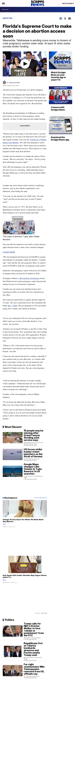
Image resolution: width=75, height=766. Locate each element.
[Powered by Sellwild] (44, 613)
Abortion (7, 18)
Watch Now (67, 3)
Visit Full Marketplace (40, 498)
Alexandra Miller (14, 82)
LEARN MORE (9, 252)
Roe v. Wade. (13, 305)
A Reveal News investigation (29, 278)
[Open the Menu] (3, 3)
